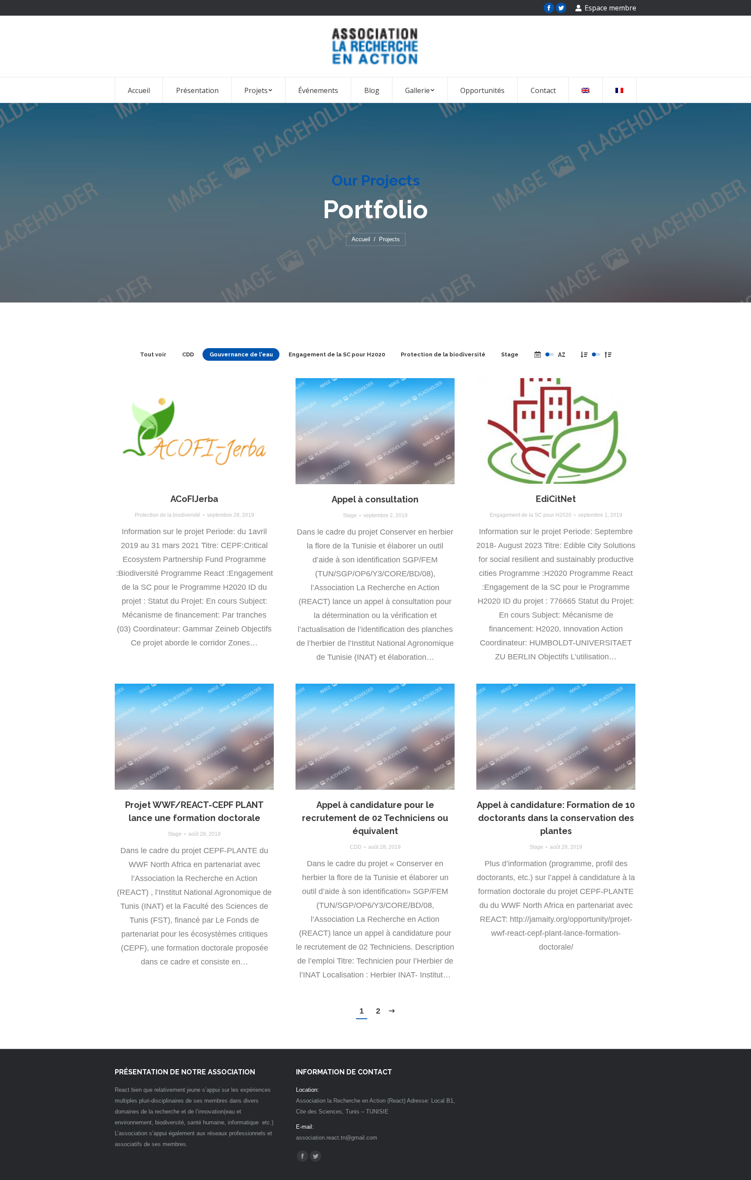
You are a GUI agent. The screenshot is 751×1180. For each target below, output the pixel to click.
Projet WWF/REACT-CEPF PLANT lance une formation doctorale (194, 811)
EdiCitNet (556, 499)
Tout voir (153, 354)
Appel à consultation (375, 499)
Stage (509, 354)
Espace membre (610, 8)
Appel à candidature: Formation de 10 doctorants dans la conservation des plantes (556, 818)
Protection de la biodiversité (443, 354)
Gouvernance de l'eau (241, 354)
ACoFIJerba (194, 499)
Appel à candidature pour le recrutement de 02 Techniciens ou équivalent (375, 818)
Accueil (361, 239)
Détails (206, 431)
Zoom (182, 431)
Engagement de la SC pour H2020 (337, 354)
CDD (188, 354)
